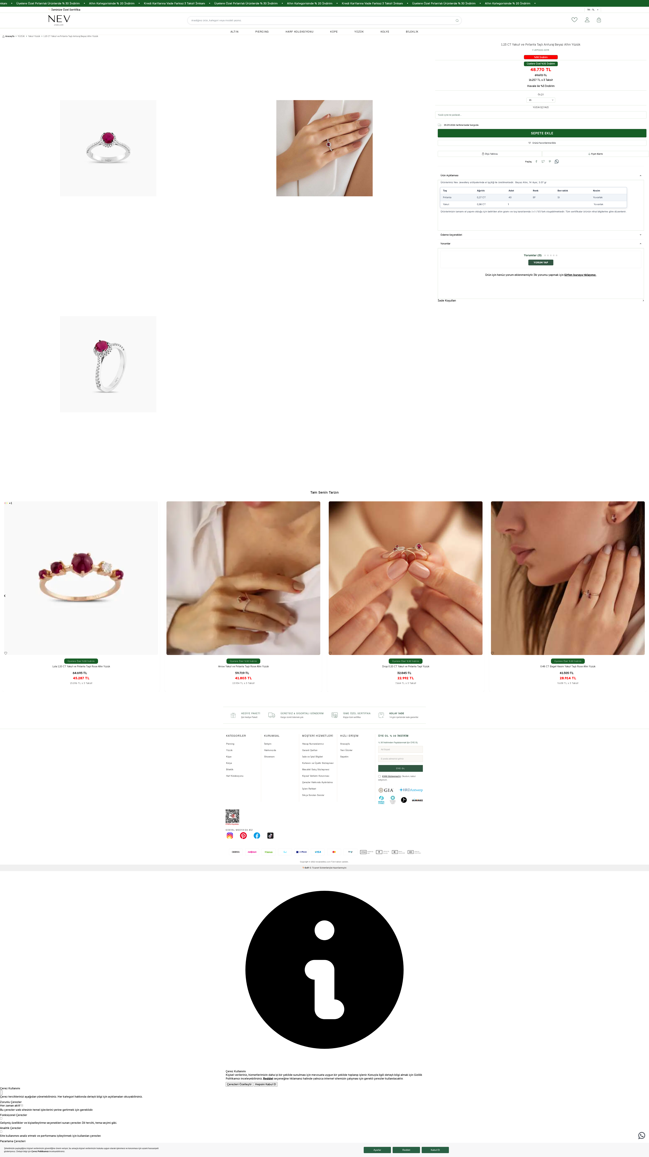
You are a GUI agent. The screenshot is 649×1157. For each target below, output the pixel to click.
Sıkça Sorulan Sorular (313, 795)
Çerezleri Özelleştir (239, 1084)
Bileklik (230, 769)
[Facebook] (257, 835)
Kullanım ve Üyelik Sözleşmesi (318, 763)
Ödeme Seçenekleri (451, 234)
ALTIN (235, 31)
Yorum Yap (541, 262)
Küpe (228, 756)
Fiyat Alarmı (597, 154)
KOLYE (385, 31)
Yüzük (229, 750)
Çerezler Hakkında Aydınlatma (317, 782)
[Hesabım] (587, 19)
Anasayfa (9, 36)
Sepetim (344, 756)
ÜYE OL (400, 768)
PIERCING (262, 31)
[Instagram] (230, 835)
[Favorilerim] (574, 19)
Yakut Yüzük (34, 36)
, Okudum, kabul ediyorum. (397, 778)
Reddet (268, 1078)
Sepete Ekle (542, 133)
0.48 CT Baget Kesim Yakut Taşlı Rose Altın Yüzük (81, 666)
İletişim (268, 743)
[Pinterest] (243, 835)
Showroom (269, 756)
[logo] (59, 20)
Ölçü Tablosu (491, 154)
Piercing (230, 743)
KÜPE (334, 31)
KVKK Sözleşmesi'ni (391, 776)
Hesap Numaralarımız (313, 743)
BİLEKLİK (412, 31)
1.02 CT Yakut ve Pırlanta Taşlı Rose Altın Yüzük (568, 666)
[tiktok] (270, 835)
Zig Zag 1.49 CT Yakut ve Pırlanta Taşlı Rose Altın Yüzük (405, 666)
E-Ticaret (314, 867)
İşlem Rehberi (309, 788)
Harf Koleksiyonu (234, 775)
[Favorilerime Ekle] (5, 653)
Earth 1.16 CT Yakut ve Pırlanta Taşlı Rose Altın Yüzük (243, 666)
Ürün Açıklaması (449, 175)
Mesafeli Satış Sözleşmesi (315, 769)
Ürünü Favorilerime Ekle (544, 143)
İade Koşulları (447, 300)
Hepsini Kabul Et (265, 1084)
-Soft (306, 867)
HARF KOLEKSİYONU (300, 31)
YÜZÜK (359, 31)
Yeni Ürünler (346, 750)
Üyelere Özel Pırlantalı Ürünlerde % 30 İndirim (228, 3)
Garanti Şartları (309, 750)
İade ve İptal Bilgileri (312, 756)
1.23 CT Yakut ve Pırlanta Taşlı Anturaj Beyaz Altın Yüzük (70, 36)
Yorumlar (445, 243)
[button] (5, 596)
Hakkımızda (270, 750)
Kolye (229, 763)
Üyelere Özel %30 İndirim (541, 63)
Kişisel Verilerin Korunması (315, 775)
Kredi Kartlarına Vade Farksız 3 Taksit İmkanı (156, 3)
